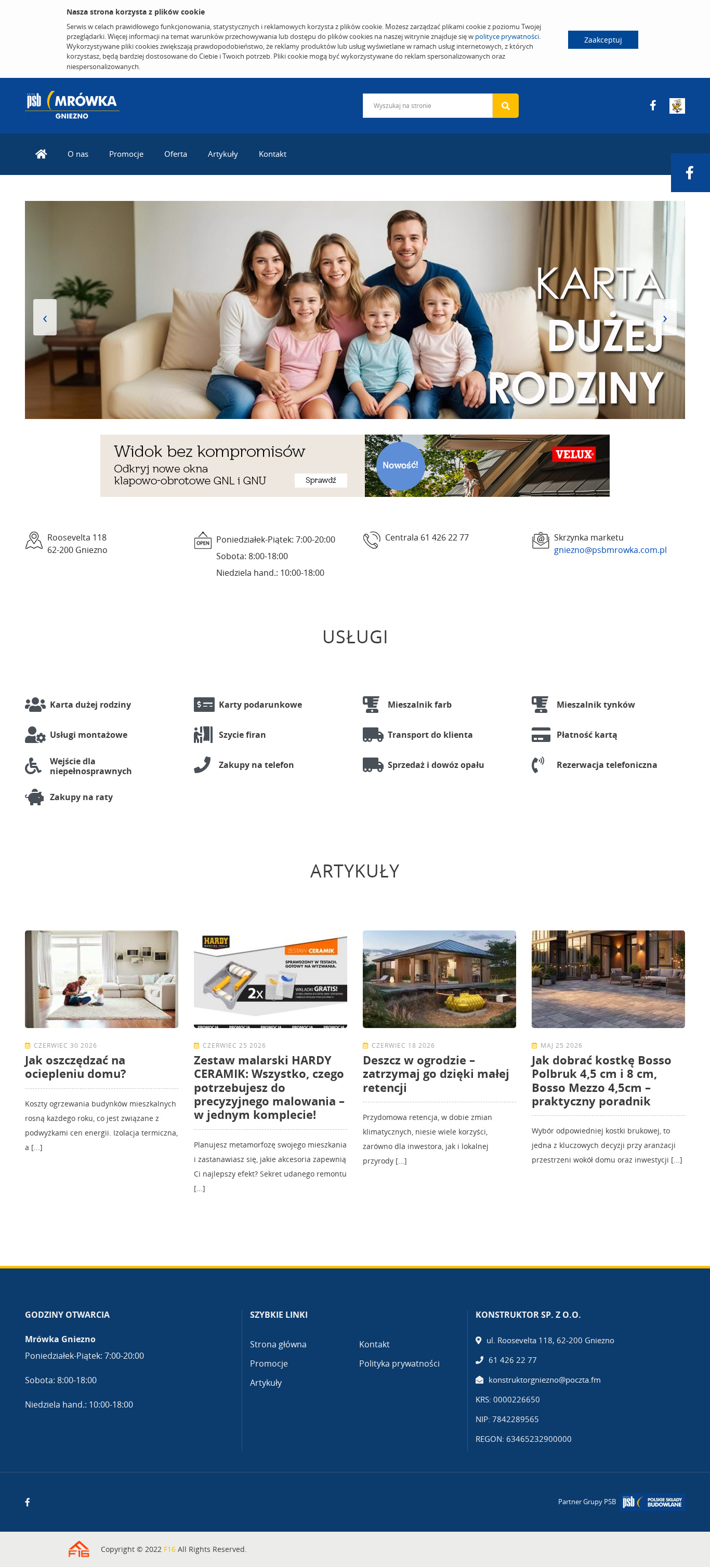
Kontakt (272, 153)
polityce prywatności (507, 36)
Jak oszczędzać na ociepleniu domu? (75, 1066)
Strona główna (278, 1344)
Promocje (126, 153)
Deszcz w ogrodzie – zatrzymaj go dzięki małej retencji (436, 1073)
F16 (170, 1549)
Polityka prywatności (399, 1363)
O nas (78, 153)
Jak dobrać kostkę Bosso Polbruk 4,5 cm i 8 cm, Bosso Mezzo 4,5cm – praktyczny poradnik (602, 1080)
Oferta (175, 153)
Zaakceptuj (603, 40)
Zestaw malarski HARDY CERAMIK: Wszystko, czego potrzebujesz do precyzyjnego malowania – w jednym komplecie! (269, 1087)
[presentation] (45, 317)
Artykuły (223, 153)
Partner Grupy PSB (587, 1501)
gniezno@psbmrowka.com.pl (610, 550)
